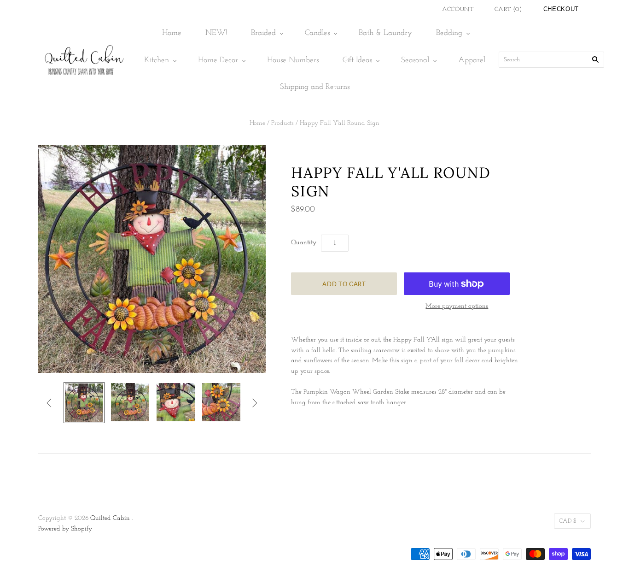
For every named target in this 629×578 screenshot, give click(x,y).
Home (171, 33)
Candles (317, 33)
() (508, 9)
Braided (263, 33)
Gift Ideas (357, 60)
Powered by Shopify (65, 528)
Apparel (471, 60)
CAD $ (568, 521)
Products (282, 123)
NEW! (216, 33)
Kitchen (156, 60)
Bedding (449, 33)
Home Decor (218, 60)
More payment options (456, 306)
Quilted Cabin (110, 518)
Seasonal (415, 60)
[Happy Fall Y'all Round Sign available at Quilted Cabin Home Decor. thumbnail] (84, 402)
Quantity (303, 242)
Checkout (561, 9)
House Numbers (293, 60)
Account (458, 9)
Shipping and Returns (314, 87)
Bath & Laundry (385, 33)
